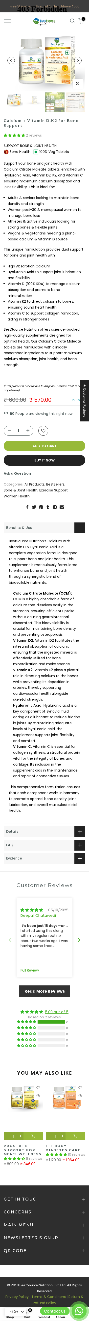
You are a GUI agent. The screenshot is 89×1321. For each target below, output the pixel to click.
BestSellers (55, 484)
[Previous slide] (10, 941)
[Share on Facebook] (27, 507)
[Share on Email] (62, 507)
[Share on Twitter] (34, 507)
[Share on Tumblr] (48, 507)
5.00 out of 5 (56, 1011)
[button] (15, 135)
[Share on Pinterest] (41, 507)
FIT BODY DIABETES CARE (63, 1148)
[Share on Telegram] (55, 507)
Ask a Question (17, 473)
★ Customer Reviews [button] (85, 400)
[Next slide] (79, 941)
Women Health (17, 496)
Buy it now (44, 460)
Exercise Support (53, 490)
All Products (34, 484)
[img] (32, 910)
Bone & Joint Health (21, 490)
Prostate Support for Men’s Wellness (23, 1150)
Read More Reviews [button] (44, 991)
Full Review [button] (30, 970)
